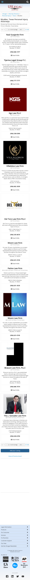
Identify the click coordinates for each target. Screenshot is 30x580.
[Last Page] (28, 29)
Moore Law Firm (15, 243)
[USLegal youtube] (23, 576)
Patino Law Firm (15, 268)
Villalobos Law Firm (15, 166)
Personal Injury (6, 15)
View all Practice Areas (14, 456)
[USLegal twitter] (17, 576)
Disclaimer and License (15, 551)
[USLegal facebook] (7, 576)
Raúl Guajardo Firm (15, 34)
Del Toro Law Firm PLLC (15, 219)
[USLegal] (15, 5)
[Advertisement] (15, 475)
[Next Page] (26, 29)
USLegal (4, 14)
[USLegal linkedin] (12, 576)
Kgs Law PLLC (15, 113)
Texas (14, 15)
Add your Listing (15, 450)
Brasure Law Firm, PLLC (15, 367)
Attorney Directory (14, 14)
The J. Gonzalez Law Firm (15, 415)
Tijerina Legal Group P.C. (15, 60)
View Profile (15, 55)
